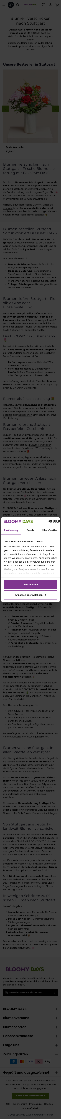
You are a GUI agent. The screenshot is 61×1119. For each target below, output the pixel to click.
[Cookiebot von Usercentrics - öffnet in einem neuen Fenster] (46, 521)
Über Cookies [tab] (49, 530)
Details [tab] (30, 530)
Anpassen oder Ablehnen (29, 594)
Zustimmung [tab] (11, 530)
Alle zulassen (30, 584)
